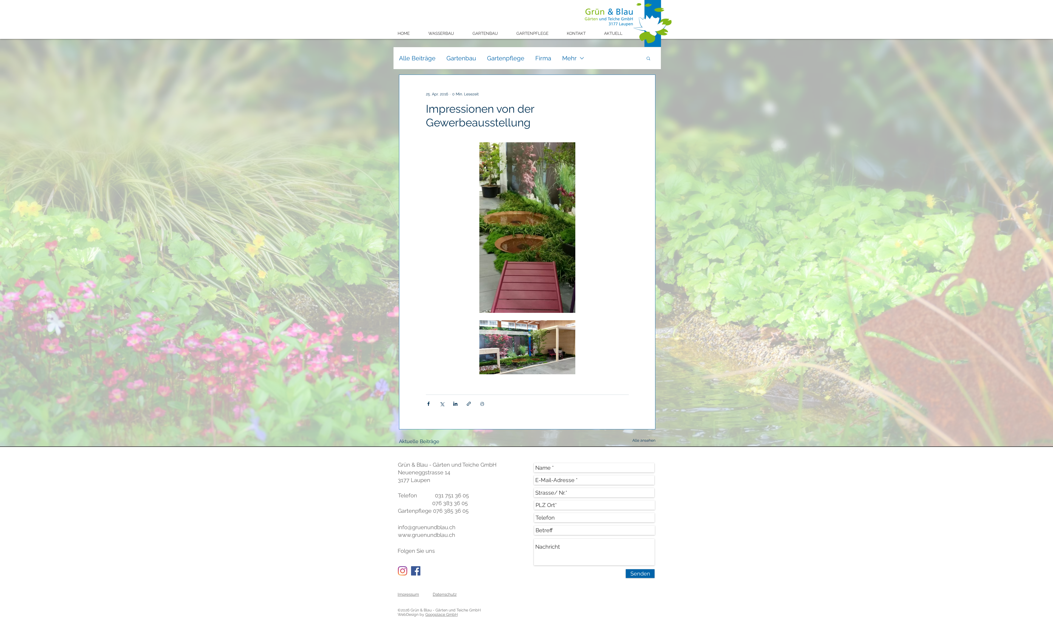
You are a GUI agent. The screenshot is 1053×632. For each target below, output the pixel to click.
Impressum (408, 594)
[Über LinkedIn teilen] (455, 403)
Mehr (569, 58)
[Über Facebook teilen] (428, 403)
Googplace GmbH (441, 614)
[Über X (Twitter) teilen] (442, 403)
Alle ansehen (643, 440)
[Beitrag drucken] (482, 403)
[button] (445, 33)
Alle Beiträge (417, 58)
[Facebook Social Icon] (415, 571)
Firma (543, 58)
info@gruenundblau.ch (426, 527)
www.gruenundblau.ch (426, 535)
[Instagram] (402, 571)
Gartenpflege (505, 58)
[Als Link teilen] (468, 403)
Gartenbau (461, 58)
